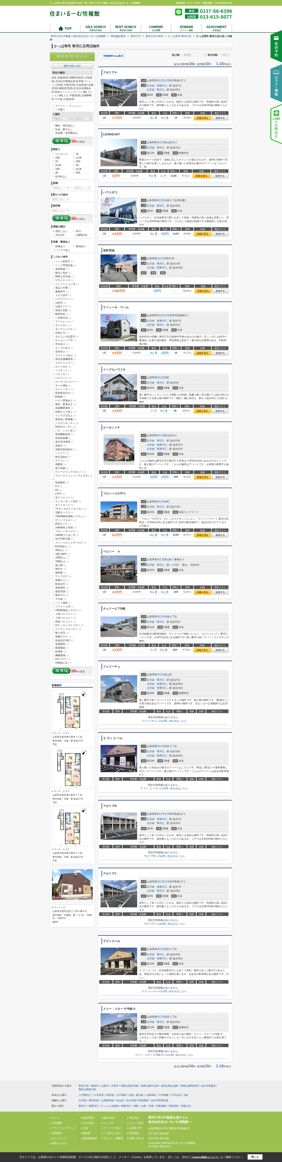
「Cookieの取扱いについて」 (205, 1157)
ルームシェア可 (65, 340)
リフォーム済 (64, 606)
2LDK (58, 165)
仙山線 (120, 1100)
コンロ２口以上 (65, 415)
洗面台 (60, 445)
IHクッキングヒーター (69, 625)
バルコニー (63, 377)
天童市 (115, 1085)
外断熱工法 (63, 662)
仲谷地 (110, 1095)
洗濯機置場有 (64, 408)
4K (56, 172)
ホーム (55, 1117)
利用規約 (57, 1133)
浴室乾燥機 (63, 438)
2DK (78, 161)
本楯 (166, 200)
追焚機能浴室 (64, 434)
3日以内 (59, 235)
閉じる (255, 1156)
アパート (60, 106)
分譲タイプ (63, 306)
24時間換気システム (68, 610)
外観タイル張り (65, 411)
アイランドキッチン (68, 629)
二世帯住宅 (63, 317)
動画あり (81, 246)
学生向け (61, 344)
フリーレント (64, 321)
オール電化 (63, 385)
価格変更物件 (89, 1138)
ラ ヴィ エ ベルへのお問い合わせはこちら (164, 788)
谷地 (131, 1095)
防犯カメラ (63, 523)
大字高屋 (169, 315)
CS (58, 486)
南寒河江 (162, 85)
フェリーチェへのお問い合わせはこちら (164, 720)
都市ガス (61, 595)
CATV (60, 493)
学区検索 (134, 1133)
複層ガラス (63, 636)
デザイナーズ (64, 280)
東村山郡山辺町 (169, 1085)
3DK (57, 169)
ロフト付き (63, 366)
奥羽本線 (94, 1100)
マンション (75, 106)
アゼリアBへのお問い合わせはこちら (164, 856)
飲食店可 (61, 584)
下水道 (60, 598)
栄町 (166, 258)
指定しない (61, 231)
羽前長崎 (161, 1105)
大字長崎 (121, 1095)
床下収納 (61, 468)
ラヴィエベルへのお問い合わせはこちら (164, 991)
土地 (84, 1128)
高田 (166, 746)
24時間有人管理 (65, 527)
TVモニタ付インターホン (71, 508)
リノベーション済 (66, 284)
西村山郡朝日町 (189, 1085)
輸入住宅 (61, 632)
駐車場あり (63, 546)
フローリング (64, 362)
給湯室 (60, 651)
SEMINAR (186, 28)
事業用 (86, 1133)
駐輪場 (60, 396)
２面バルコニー (65, 613)
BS (58, 490)
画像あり (60, 246)
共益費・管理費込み (66, 133)
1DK (57, 157)
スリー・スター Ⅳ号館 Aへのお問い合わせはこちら (164, 1054)
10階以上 (62, 557)
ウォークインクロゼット (70, 471)
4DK (78, 172)
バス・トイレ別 (65, 430)
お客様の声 (135, 1128)
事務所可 (61, 291)
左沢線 (150, 85)
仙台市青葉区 (208, 1085)
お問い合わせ (136, 1138)
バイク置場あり (65, 400)
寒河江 (160, 89)
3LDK (79, 169)
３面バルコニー (65, 617)
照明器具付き (64, 393)
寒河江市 (159, 80)
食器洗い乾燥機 (65, 419)
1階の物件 (62, 553)
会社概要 (57, 1123)
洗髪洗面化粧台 (65, 449)
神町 (136, 1105)
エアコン (61, 460)
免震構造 (61, 644)
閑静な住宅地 (64, 276)
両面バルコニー (65, 621)
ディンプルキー (65, 520)
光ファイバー (64, 497)
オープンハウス (65, 329)
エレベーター (64, 389)
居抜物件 (61, 587)
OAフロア (62, 659)
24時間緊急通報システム (70, 516)
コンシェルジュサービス (70, 542)
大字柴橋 (163, 1095)
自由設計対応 (64, 640)
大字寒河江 (85, 1095)
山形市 (105, 1085)
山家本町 (151, 1095)
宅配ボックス (64, 512)
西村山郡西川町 (87, 1089)
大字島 (168, 80)
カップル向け (64, 347)
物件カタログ (59, 1143)
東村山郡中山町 (149, 1085)
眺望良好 (61, 314)
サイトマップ (59, 1138)
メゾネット (63, 370)
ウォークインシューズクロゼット (72, 477)
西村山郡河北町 (130, 1085)
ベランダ (61, 374)
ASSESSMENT (217, 28)
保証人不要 (63, 287)
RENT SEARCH (125, 28)
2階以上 (61, 550)
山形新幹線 (107, 1100)
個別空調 (61, 591)
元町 (185, 1095)
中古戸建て (88, 1123)
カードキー (63, 325)
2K (56, 161)
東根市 (95, 1085)
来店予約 (134, 1117)
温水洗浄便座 (64, 441)
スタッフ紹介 (136, 1123)
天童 (150, 1105)
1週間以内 (81, 235)
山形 (143, 1105)
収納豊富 (61, 482)
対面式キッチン (65, 426)
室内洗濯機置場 (65, 359)
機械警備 (61, 655)
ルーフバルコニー (66, 381)
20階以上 (62, 561)
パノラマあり (62, 250)
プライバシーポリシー (64, 1128)
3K (77, 165)
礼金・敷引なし (64, 129)
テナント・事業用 (113, 1138)
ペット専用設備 (65, 265)
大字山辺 (176, 1095)
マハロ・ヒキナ (62, 733)
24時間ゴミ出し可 (67, 535)
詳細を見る (202, 118)
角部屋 (60, 572)
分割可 (60, 302)
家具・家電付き (65, 404)
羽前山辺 (186, 1105)
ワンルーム (61, 153)
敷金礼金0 (109, 1117)
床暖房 (60, 464)
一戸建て (60, 109)
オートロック (64, 505)
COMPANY (156, 28)
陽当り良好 (63, 272)
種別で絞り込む (72, 65)
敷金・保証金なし (65, 125)
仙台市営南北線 (159, 1100)
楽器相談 (61, 268)
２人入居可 (63, 295)
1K (77, 153)
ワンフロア (63, 576)
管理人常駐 (63, 310)
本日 (78, 231)
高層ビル (61, 580)
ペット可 (108, 1123)
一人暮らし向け (112, 1133)
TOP (68, 28)
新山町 (168, 142)
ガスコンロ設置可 (66, 336)
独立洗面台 (63, 456)
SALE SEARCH (95, 28)
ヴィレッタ (59, 907)
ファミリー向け (65, 355)
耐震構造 (61, 647)
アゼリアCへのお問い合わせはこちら (164, 923)
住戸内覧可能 (64, 538)
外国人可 (61, 332)
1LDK (79, 157)
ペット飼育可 (64, 261)
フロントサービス (66, 531)
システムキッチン (66, 423)
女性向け (61, 351)
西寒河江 (162, 448)
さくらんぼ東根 (110, 1105)
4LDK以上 (60, 176)
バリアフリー (64, 299)
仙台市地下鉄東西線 (137, 1100)
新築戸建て (88, 1117)
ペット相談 (63, 602)
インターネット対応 (68, 501)
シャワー (61, 453)
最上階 (60, 565)
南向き (60, 568)
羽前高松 (173, 1105)
